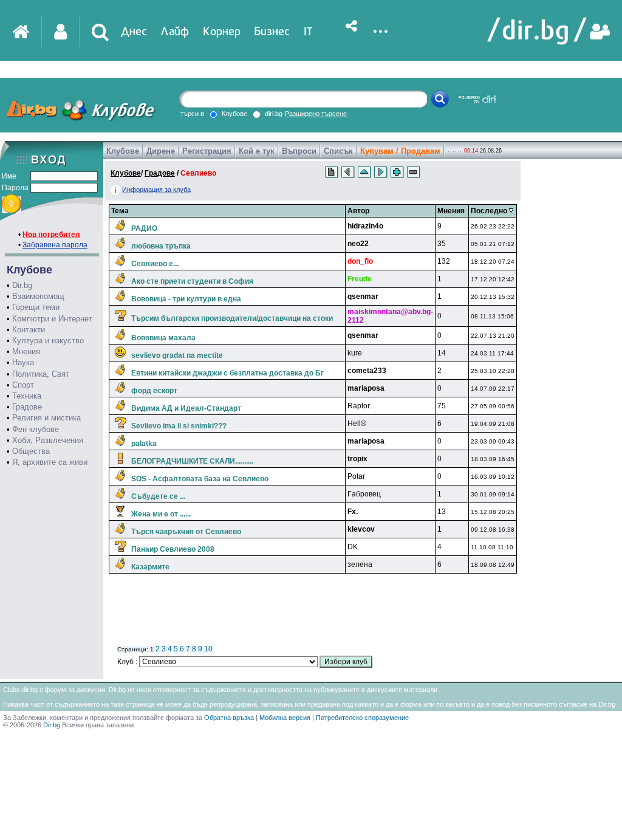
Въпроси (299, 151)
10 (208, 649)
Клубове (122, 151)
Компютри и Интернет (52, 318)
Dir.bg (22, 285)
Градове (27, 406)
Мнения (26, 351)
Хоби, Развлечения (47, 440)
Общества (31, 451)
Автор (358, 211)
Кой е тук (257, 151)
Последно (490, 211)
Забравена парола (54, 245)
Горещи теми (36, 307)
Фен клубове (35, 429)
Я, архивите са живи (49, 462)
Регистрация (206, 151)
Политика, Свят (40, 374)
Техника (26, 395)
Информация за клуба (156, 189)
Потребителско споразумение (362, 717)
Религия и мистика (46, 417)
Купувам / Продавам (400, 151)
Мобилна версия (284, 717)
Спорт (23, 384)
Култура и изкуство (48, 340)
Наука (23, 362)
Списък (338, 151)
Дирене (160, 151)
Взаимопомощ (38, 296)
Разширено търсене (316, 113)
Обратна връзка (229, 717)
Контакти (28, 329)
